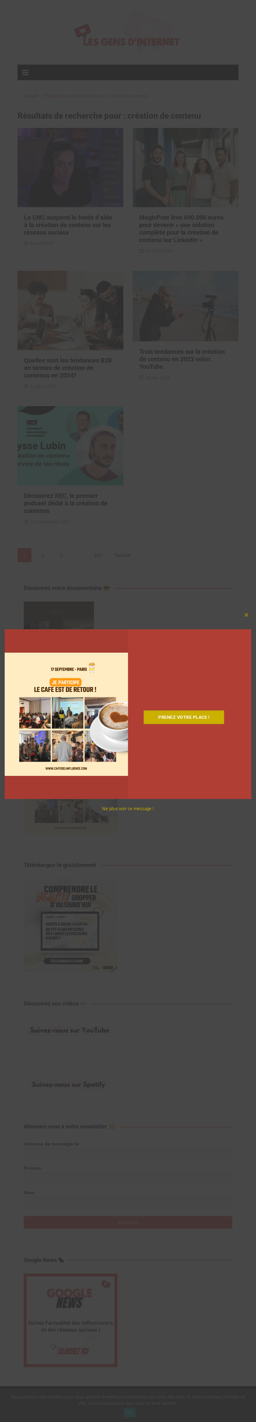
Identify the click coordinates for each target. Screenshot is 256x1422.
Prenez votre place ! (183, 717)
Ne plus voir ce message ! (128, 808)
